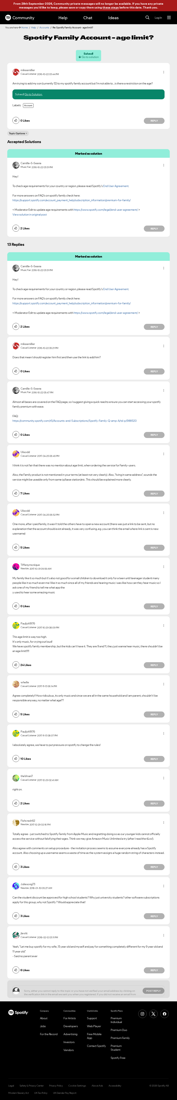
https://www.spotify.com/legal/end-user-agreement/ (106, 210)
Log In (158, 18)
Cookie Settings (77, 1085)
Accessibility (115, 1085)
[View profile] (15, 72)
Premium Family (120, 1038)
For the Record (49, 1034)
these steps (111, 7)
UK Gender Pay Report (64, 1092)
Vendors (68, 1050)
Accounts (44, 27)
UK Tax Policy (41, 1092)
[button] (163, 72)
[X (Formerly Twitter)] (153, 1014)
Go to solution (90, 57)
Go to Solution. (34, 94)
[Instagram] (142, 1014)
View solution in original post (29, 214)
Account (28, 105)
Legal (11, 1085)
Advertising (70, 1034)
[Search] (147, 17)
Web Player (94, 1026)
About (44, 1018)
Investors (69, 1042)
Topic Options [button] (17, 133)
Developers (70, 1026)
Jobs (43, 1026)
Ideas (113, 18)
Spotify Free (118, 1058)
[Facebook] (164, 1014)
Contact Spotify (96, 1046)
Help (62, 18)
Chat (87, 18)
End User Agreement (115, 186)
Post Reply (153, 991)
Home (24, 27)
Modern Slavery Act (18, 1092)
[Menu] (169, 17)
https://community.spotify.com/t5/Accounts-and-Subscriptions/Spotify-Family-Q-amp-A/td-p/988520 (74, 421)
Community (23, 18)
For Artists (69, 1018)
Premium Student (116, 1048)
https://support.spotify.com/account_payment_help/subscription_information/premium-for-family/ (71, 200)
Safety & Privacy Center (32, 1085)
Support (92, 1018)
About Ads (97, 1085)
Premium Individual (116, 1020)
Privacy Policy (56, 1085)
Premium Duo (119, 1030)
